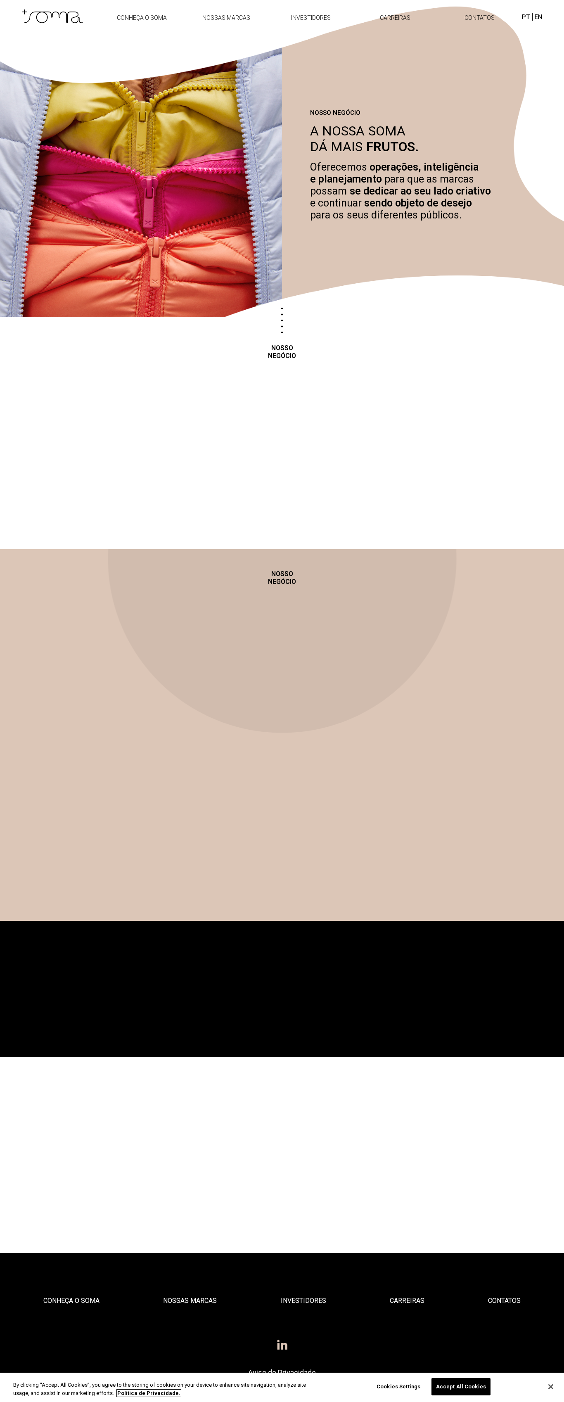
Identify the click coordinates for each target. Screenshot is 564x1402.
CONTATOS (479, 17)
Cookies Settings (398, 1386)
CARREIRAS (395, 17)
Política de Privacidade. (148, 1393)
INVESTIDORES (311, 17)
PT (526, 17)
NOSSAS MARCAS (226, 17)
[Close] (551, 1387)
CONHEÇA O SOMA (142, 17)
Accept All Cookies (461, 1386)
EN (538, 17)
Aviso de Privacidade (282, 1372)
